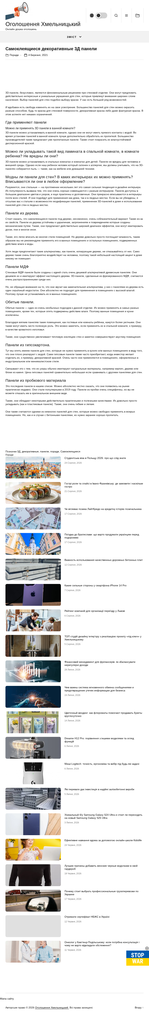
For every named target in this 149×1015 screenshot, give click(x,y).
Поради (14, 55)
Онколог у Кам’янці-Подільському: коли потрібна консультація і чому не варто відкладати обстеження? (102, 944)
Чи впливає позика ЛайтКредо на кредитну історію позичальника (103, 509)
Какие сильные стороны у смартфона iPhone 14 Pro (95, 585)
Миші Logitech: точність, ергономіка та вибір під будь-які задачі (102, 763)
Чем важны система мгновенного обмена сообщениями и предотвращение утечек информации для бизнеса (99, 689)
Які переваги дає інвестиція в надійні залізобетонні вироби (99, 789)
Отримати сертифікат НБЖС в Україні (87, 916)
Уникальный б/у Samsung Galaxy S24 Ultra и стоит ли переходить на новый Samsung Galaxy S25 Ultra (103, 816)
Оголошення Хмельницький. (52, 1007)
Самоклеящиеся (70, 451)
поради (54, 451)
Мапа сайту (7, 998)
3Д (18, 451)
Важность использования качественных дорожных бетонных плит (104, 559)
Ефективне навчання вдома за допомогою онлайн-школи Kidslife (103, 840)
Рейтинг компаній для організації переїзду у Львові (95, 610)
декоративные (30, 451)
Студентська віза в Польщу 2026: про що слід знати (95, 458)
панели (44, 451)
